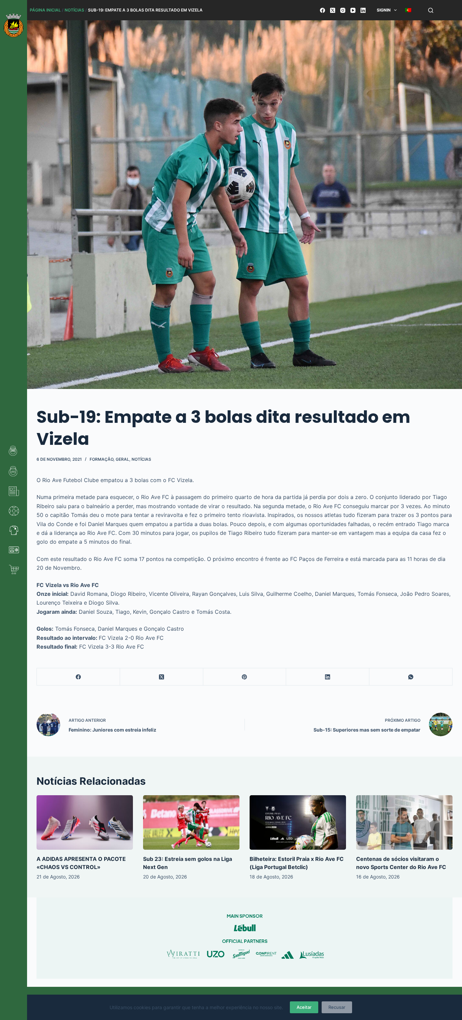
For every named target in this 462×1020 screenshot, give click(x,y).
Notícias (74, 10)
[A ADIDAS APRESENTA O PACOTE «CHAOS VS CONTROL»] (85, 822)
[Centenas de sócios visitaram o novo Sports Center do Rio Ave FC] (404, 822)
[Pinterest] (244, 677)
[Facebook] (322, 10)
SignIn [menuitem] (384, 10)
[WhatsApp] (411, 677)
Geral (122, 459)
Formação (101, 459)
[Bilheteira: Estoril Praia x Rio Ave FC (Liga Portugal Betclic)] (298, 822)
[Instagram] (342, 10)
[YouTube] (352, 10)
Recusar (336, 1007)
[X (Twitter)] (332, 10)
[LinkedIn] (363, 10)
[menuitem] (408, 10)
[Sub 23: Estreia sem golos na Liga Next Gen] (191, 822)
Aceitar (304, 1007)
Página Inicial (45, 10)
